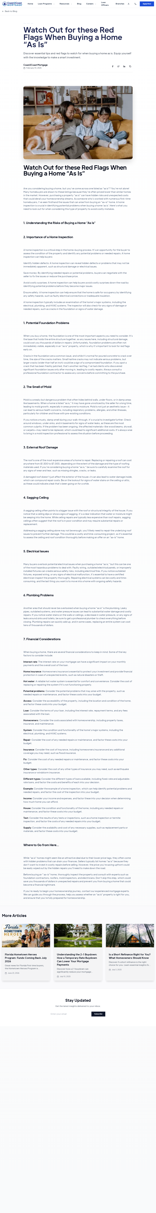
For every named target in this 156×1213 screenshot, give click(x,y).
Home (30, 4)
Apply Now (147, 4)
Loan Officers (105, 4)
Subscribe (98, 1014)
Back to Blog (11, 11)
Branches (120, 4)
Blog (79, 4)
